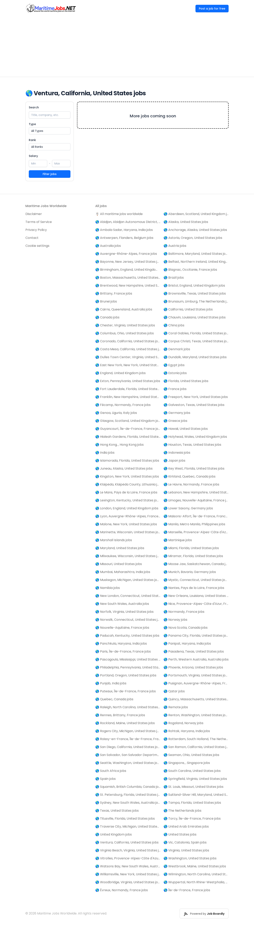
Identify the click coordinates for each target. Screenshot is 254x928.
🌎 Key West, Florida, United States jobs (194, 468)
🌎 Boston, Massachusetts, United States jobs (127, 277)
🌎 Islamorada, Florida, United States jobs (127, 460)
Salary (33, 156)
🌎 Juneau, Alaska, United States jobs (124, 468)
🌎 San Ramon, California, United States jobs (196, 747)
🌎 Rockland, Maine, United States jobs (125, 723)
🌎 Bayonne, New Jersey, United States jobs (127, 261)
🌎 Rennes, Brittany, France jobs (120, 715)
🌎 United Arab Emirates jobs (186, 826)
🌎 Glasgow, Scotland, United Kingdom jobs (127, 420)
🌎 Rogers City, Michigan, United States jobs (127, 731)
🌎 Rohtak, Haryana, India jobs (187, 731)
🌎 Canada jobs (107, 317)
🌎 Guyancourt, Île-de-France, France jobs (127, 428)
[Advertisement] (127, 47)
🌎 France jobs (175, 389)
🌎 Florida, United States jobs (186, 381)
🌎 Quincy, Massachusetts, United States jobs (196, 699)
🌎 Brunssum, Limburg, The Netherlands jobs (196, 301)
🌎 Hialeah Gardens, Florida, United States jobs (127, 436)
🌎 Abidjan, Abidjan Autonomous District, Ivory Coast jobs (127, 222)
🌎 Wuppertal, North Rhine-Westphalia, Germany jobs (196, 882)
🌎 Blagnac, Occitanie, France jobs (190, 269)
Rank (32, 140)
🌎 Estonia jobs (175, 373)
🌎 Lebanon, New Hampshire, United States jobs (196, 492)
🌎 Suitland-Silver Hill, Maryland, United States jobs (196, 794)
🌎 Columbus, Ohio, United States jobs (124, 333)
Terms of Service (38, 222)
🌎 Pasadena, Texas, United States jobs (194, 651)
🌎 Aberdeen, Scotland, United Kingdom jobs (196, 214)
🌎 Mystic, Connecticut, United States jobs (196, 580)
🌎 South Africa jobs (110, 770)
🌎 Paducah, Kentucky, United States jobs (127, 635)
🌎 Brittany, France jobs (113, 293)
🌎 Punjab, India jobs (110, 683)
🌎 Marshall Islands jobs (113, 540)
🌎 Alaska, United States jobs (186, 222)
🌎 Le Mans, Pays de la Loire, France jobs (126, 492)
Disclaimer (33, 214)
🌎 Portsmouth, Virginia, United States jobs (196, 675)
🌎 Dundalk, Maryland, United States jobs (195, 357)
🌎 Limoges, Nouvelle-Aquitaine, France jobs (196, 500)
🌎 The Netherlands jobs (182, 810)
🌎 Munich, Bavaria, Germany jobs (190, 572)
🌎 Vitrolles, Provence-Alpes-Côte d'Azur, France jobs (127, 858)
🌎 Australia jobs (108, 245)
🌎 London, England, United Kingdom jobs (126, 508)
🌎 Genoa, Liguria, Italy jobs (116, 412)
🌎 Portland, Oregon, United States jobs (125, 675)
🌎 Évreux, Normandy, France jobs (121, 890)
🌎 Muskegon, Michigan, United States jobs (127, 580)
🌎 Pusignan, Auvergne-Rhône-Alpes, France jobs (196, 683)
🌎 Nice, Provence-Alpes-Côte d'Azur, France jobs (196, 603)
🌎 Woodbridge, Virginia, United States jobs (127, 882)
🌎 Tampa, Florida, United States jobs (192, 802)
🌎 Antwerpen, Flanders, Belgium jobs (124, 237)
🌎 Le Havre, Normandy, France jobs (191, 484)
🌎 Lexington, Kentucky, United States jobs (127, 500)
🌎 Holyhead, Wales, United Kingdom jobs (195, 436)
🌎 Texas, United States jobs (117, 810)
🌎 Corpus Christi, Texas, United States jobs (196, 341)
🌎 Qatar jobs (174, 691)
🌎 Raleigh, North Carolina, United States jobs (127, 707)
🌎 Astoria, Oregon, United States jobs (193, 237)
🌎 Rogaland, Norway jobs (183, 723)
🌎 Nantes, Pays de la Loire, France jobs (194, 588)
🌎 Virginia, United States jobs (186, 850)
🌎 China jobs (174, 325)
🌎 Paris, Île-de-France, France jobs (123, 651)
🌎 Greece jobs (175, 420)
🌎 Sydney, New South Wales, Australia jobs (127, 802)
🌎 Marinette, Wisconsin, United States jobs (127, 532)
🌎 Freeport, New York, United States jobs (196, 397)
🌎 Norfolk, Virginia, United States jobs (124, 611)
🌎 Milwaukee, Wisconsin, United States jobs (127, 556)
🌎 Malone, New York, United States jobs (126, 524)
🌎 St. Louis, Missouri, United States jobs (193, 786)
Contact (31, 237)
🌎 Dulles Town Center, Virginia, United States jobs (127, 357)
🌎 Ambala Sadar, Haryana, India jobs (124, 230)
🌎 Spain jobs (105, 778)
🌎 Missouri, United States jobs (118, 564)
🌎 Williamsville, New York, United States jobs (127, 874)
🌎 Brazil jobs (174, 277)
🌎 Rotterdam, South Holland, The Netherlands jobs (196, 739)
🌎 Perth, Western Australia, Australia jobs (196, 659)
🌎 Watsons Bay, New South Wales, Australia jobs (127, 866)
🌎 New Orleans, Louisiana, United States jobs (196, 595)
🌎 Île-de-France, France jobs (187, 890)
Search (34, 107)
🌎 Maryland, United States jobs (119, 548)
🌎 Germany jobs (177, 412)
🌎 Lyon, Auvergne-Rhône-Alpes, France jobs (127, 516)
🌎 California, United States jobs (188, 309)
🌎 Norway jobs (175, 619)
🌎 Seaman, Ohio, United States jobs (191, 755)
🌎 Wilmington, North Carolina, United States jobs (196, 874)
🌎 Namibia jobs (107, 588)
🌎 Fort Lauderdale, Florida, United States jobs (127, 389)
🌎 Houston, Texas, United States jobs (192, 444)
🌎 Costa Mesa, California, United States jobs (127, 349)
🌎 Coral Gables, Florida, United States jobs (196, 333)
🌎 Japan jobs (174, 460)
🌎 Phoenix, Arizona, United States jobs (193, 667)
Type (32, 124)
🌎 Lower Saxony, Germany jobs (188, 508)
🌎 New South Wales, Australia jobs (122, 603)
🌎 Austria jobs (175, 245)
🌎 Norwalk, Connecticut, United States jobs (127, 619)
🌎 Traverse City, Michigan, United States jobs (127, 826)
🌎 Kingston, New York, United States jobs (127, 476)
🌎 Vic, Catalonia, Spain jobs (185, 842)
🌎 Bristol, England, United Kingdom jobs (194, 285)
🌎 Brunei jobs (106, 301)
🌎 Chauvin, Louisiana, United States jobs (195, 317)
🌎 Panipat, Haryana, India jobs (187, 643)
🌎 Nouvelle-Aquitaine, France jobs (122, 627)
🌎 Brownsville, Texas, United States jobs (195, 293)
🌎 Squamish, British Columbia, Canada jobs (127, 786)
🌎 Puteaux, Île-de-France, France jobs (125, 691)
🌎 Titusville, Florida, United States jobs (125, 818)
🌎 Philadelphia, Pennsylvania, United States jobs (127, 667)
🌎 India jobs (104, 452)
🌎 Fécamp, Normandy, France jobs (123, 405)
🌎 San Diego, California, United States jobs (127, 747)
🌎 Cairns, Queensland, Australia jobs (123, 309)
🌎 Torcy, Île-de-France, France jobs (192, 818)
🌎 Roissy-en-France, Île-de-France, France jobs (127, 739)
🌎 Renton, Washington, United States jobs (196, 715)
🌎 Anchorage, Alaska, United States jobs (195, 230)
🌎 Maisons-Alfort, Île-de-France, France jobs (196, 516)
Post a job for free (212, 9)
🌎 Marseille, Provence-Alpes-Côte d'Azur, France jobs (196, 532)
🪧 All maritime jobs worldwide (119, 214)
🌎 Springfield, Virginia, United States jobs (195, 778)
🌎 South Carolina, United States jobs (192, 770)
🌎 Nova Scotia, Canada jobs (186, 627)
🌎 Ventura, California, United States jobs (127, 842)
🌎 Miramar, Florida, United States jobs (193, 556)
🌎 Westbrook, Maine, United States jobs (195, 866)
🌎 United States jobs (180, 834)
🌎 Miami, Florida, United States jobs (191, 548)
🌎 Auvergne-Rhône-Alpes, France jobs (126, 253)
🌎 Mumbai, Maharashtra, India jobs (122, 572)
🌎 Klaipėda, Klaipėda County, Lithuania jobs (127, 484)
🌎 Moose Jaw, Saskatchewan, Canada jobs (196, 564)
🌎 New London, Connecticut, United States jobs (127, 595)
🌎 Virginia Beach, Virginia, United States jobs (127, 850)
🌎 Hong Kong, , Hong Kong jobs (119, 444)
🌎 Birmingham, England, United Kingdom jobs (127, 269)
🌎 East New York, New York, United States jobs (127, 365)
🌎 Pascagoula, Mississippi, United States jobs (127, 659)
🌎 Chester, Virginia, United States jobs (125, 325)
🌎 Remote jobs (176, 707)
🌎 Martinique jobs (178, 540)
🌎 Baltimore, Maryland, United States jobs (196, 253)
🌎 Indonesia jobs (177, 452)
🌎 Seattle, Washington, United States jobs (127, 763)
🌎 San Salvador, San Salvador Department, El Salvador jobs (127, 755)
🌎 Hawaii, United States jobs (186, 428)
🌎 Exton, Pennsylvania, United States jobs (127, 381)
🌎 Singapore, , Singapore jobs (187, 763)
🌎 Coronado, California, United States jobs (127, 341)
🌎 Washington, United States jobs (190, 858)
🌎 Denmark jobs (177, 349)
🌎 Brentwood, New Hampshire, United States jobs (127, 285)
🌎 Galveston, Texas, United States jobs (194, 405)
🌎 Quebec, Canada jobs (114, 699)
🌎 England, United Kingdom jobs (120, 373)
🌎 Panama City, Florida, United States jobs (196, 635)
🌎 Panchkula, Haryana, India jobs (121, 643)
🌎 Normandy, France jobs (184, 611)
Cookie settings (37, 245)
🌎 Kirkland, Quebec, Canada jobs (190, 476)
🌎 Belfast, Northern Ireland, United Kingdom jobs (196, 261)
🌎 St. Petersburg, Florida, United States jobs (127, 794)
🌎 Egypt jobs (174, 365)
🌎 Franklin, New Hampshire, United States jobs (127, 397)
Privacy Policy (36, 230)
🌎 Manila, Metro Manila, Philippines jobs (194, 524)
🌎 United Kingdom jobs (113, 834)
